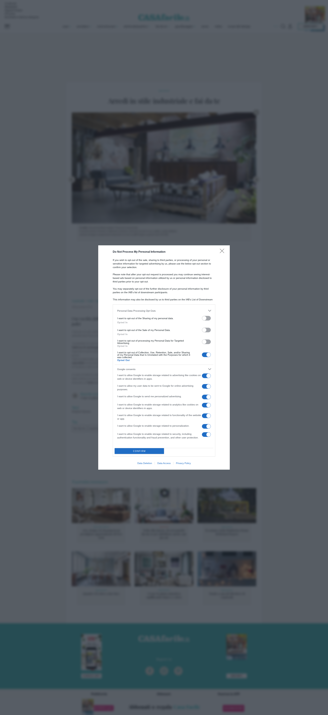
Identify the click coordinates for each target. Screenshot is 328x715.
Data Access (164, 463)
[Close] (223, 252)
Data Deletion (144, 463)
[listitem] (164, 310)
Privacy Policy (183, 463)
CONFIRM (139, 451)
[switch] (206, 318)
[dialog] (164, 357)
